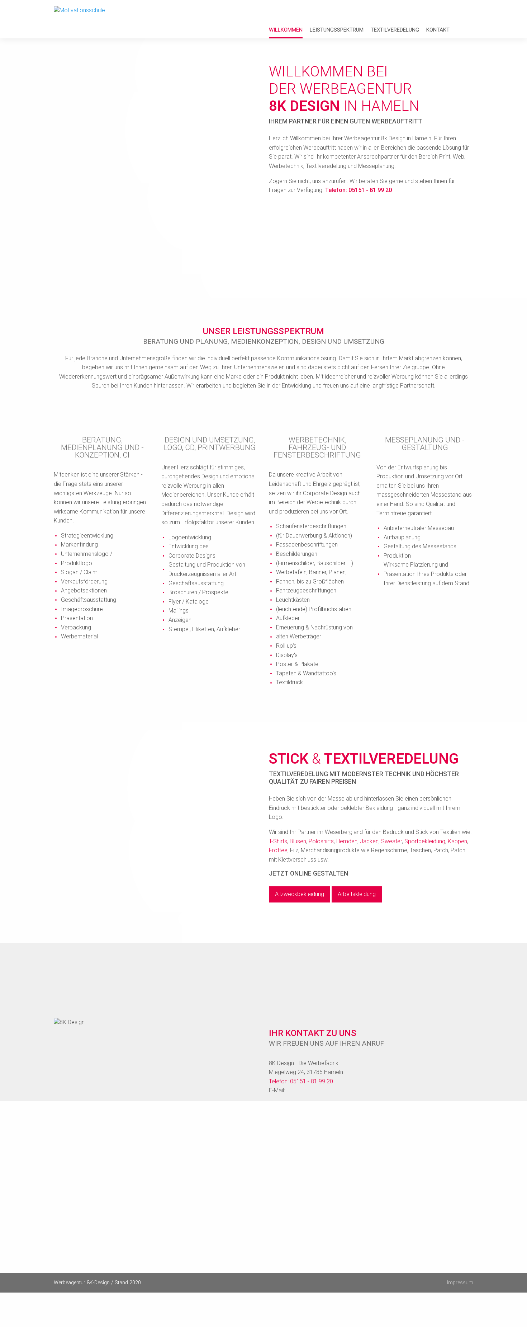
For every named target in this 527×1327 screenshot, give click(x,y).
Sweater (391, 841)
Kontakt (438, 30)
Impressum (460, 1283)
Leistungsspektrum (337, 30)
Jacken (369, 841)
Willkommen (286, 30)
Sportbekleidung (424, 841)
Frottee (278, 850)
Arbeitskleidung (357, 894)
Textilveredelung (395, 30)
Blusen (298, 841)
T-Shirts (278, 841)
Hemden (346, 841)
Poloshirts (321, 841)
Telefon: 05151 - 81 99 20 (358, 190)
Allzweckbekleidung (299, 894)
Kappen (457, 841)
